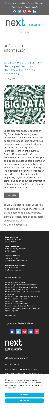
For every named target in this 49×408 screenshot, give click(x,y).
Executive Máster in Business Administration (21, 306)
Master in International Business (16, 289)
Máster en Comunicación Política (17, 299)
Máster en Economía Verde (15, 282)
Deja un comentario (17, 224)
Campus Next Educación (15, 3)
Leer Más (11, 195)
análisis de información (19, 209)
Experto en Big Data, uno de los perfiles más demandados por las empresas (23, 68)
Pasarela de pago (11, 315)
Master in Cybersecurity (14, 301)
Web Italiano (17, 7)
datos (40, 216)
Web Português (31, 7)
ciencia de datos (12, 216)
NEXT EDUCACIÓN (12, 365)
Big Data (11, 204)
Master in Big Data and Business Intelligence (21, 285)
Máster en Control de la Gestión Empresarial (21, 287)
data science (29, 216)
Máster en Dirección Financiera (16, 304)
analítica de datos (20, 212)
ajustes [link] (13, 387)
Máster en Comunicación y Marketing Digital (21, 296)
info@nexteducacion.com (14, 270)
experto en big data (14, 220)
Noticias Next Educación (30, 204)
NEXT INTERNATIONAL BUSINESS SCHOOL (21, 369)
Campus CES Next (35, 3)
